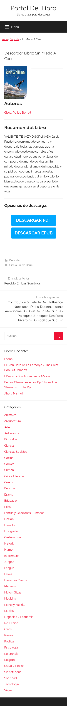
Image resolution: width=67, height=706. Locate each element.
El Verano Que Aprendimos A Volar (27, 376)
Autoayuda (11, 433)
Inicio (5, 39)
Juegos (9, 562)
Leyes (8, 574)
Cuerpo (9, 482)
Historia (9, 543)
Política (9, 641)
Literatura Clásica (15, 580)
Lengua (9, 568)
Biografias (11, 439)
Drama (8, 494)
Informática (11, 556)
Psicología (11, 647)
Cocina (8, 458)
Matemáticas (12, 592)
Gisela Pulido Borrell (21, 265)
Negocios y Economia (18, 617)
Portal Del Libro (33, 8)
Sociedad (10, 678)
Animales (10, 415)
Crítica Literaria (14, 476)
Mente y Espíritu (14, 604)
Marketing (10, 586)
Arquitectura (12, 421)
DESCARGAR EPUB (34, 233)
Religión (9, 659)
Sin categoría (12, 672)
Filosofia (9, 525)
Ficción (9, 519)
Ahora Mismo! (13, 393)
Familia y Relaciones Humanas (24, 513)
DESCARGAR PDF (33, 220)
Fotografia (11, 531)
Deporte (14, 39)
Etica (7, 507)
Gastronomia (12, 537)
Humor (9, 549)
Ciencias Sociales (15, 451)
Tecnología (11, 684)
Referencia (11, 653)
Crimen (9, 470)
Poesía (8, 635)
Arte (7, 427)
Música (9, 611)
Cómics (9, 464)
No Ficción (11, 623)
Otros (8, 629)
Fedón (8, 359)
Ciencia (9, 445)
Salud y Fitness (14, 666)
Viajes (8, 690)
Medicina (10, 598)
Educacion (11, 500)
